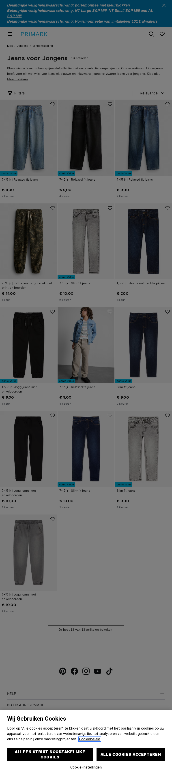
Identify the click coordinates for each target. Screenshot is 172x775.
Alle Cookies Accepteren (131, 754)
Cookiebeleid (89, 739)
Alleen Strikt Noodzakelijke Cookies (50, 754)
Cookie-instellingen (86, 767)
